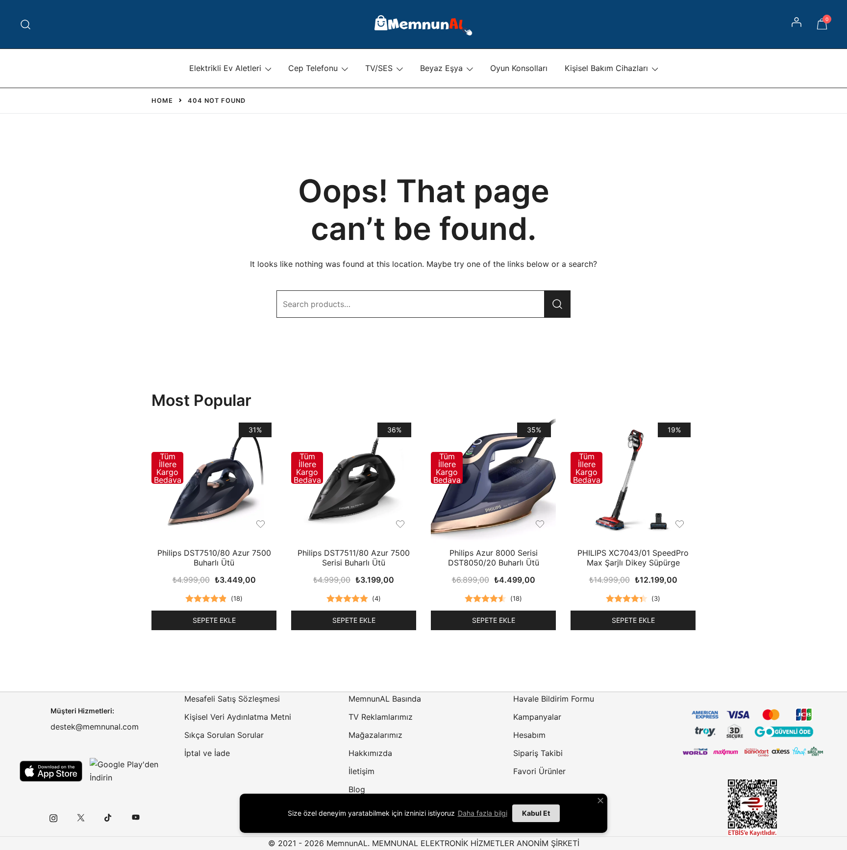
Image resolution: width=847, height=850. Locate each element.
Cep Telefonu (313, 68)
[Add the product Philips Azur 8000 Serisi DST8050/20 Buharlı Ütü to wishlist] (539, 524)
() (237, 598)
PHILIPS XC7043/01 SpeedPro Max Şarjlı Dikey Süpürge (633, 557)
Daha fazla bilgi (482, 813)
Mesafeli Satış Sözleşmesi (232, 699)
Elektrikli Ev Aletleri (225, 68)
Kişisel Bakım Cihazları (606, 68)
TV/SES (379, 68)
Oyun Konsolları (519, 68)
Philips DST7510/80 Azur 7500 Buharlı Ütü (214, 557)
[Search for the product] (557, 304)
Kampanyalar (537, 717)
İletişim (361, 771)
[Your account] (797, 24)
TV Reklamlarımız (381, 717)
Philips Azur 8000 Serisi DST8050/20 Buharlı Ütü (493, 557)
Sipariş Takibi (538, 753)
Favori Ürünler (539, 771)
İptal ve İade (207, 753)
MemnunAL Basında (385, 699)
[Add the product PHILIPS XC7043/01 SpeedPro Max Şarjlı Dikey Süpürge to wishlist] (679, 524)
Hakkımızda (370, 753)
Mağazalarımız (375, 735)
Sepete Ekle (214, 620)
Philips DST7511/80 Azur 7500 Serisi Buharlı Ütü (354, 557)
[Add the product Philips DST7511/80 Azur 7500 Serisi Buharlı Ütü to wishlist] (400, 524)
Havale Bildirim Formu (553, 699)
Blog (357, 789)
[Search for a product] (26, 24)
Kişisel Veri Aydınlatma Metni (237, 717)
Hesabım (529, 735)
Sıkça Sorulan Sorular (224, 735)
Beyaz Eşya (441, 68)
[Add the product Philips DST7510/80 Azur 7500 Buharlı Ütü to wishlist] (260, 524)
